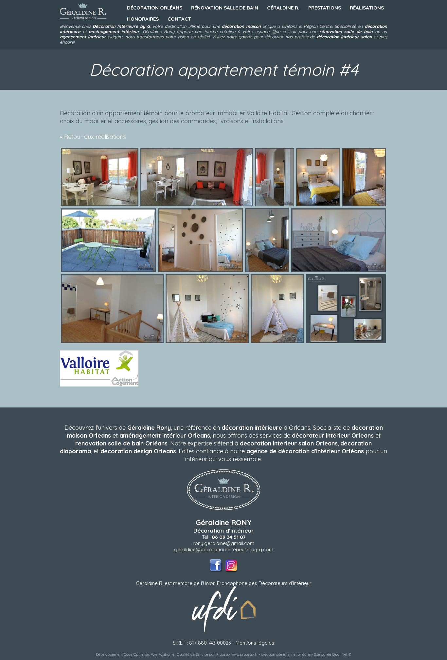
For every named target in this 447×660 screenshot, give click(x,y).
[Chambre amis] (267, 270)
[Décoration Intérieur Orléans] (83, 20)
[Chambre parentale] (318, 204)
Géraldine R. (283, 8)
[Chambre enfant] (207, 341)
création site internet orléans (286, 654)
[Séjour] (99, 204)
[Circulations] (200, 270)
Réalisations (367, 8)
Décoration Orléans (154, 8)
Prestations (324, 8)
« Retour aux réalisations (93, 137)
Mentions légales (255, 643)
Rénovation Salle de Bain (224, 8)
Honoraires (143, 19)
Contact (179, 19)
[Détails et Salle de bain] (346, 341)
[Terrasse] (108, 270)
